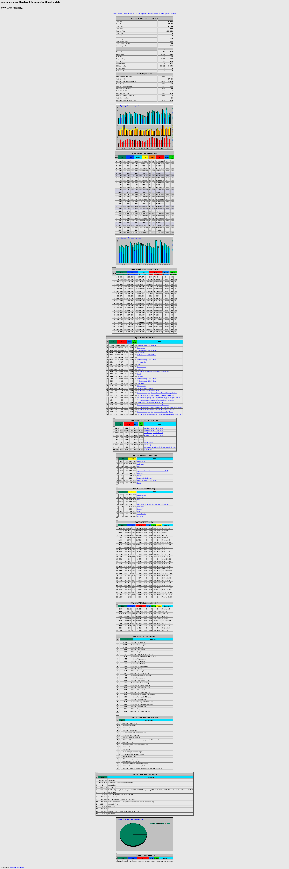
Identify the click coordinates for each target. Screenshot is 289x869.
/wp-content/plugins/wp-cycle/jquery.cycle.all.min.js (153, 405)
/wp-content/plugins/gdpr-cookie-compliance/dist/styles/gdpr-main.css (159, 414)
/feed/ (139, 374)
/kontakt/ (140, 376)
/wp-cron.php (141, 352)
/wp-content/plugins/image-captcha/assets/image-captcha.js (155, 400)
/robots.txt (140, 369)
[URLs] (137, 13)
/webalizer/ (140, 473)
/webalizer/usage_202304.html (146, 381)
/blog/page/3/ (141, 386)
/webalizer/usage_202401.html (146, 345)
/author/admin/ (141, 367)
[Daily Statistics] (118, 13)
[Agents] (166, 13)
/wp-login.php (141, 362)
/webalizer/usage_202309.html (146, 350)
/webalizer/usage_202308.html (146, 355)
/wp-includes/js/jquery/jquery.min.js (148, 390)
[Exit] (145, 13)
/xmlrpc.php (141, 348)
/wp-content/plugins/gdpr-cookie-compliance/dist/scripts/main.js (157, 393)
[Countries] (172, 13)
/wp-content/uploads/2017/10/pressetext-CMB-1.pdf (160, 447)
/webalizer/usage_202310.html (146, 378)
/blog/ (139, 364)
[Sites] (150, 13)
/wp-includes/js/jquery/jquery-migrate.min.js (150, 402)
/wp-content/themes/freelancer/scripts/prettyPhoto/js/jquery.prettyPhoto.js (159, 407)
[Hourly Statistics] (128, 13)
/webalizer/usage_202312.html (146, 359)
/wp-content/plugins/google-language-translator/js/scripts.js (155, 409)
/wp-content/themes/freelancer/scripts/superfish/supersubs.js (155, 395)
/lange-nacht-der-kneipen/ (145, 388)
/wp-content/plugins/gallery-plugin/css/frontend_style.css (155, 412)
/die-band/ (140, 516)
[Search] (161, 13)
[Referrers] (155, 13)
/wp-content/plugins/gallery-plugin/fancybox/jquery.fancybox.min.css (158, 397)
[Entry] (141, 13)
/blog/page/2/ (141, 383)
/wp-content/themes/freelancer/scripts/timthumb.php (153, 371)
